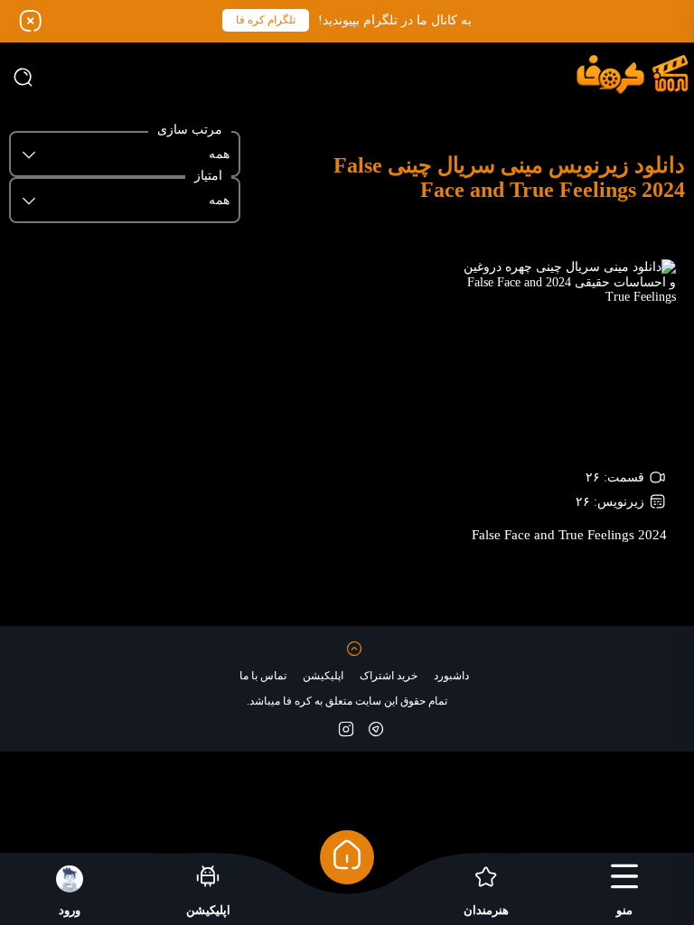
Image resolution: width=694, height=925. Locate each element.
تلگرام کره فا (265, 20)
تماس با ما (262, 675)
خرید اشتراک (388, 675)
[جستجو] (23, 77)
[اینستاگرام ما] (346, 728)
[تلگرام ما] (376, 728)
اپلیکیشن (323, 675)
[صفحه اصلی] (347, 857)
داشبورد (451, 675)
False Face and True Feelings (569, 535)
